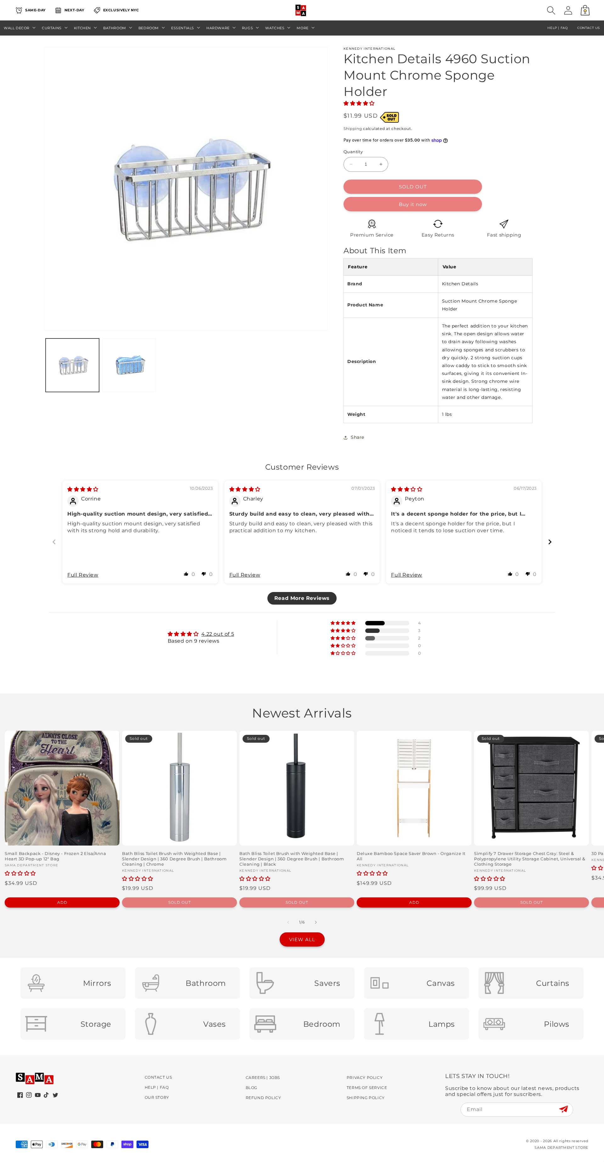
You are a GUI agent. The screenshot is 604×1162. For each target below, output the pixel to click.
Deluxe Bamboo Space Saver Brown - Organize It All (411, 856)
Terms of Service (367, 1087)
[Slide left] (288, 922)
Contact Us (158, 1077)
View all (302, 939)
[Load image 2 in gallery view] (129, 365)
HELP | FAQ (557, 28)
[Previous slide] (54, 542)
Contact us (588, 28)
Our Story (157, 1097)
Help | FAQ (157, 1087)
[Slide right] (316, 922)
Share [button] (357, 437)
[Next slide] (550, 542)
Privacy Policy (365, 1077)
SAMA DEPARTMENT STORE (561, 1147)
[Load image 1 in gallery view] (72, 365)
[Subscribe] (563, 1109)
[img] (82, 489)
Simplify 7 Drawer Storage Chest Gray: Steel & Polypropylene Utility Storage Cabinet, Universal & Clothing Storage (529, 859)
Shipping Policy (366, 1097)
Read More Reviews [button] (302, 598)
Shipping (353, 128)
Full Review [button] (82, 575)
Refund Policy (263, 1097)
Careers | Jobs (263, 1077)
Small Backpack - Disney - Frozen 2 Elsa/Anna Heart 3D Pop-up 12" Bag (55, 856)
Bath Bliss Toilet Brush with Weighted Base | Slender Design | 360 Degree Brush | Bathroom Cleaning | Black (291, 859)
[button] (551, 10)
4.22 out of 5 (217, 634)
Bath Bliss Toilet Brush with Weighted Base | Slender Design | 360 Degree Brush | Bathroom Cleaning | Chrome (174, 859)
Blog (251, 1087)
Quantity (353, 151)
